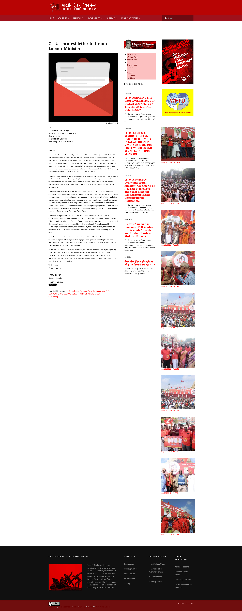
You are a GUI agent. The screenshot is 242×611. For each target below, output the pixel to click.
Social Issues (132, 59)
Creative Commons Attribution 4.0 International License (91, 607)
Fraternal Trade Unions (181, 573)
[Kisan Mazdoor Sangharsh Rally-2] (177, 62)
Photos (132, 78)
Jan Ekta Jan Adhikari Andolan (183, 586)
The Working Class (157, 564)
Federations (131, 54)
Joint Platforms (129, 18)
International (132, 65)
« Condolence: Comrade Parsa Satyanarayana (86, 291)
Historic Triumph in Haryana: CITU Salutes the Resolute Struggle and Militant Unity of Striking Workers (139, 230)
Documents (94, 18)
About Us (62, 18)
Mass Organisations (183, 579)
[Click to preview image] (83, 87)
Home (51, 18)
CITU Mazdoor (155, 576)
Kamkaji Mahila (155, 581)
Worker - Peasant (182, 566)
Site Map (190, 603)
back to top (53, 296)
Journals (110, 18)
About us (181, 603)
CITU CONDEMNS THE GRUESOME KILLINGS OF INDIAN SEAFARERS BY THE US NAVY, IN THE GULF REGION (140, 103)
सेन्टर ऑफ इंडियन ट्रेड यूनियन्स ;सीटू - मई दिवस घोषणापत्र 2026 (140, 263)
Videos (132, 75)
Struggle (78, 18)
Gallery (130, 73)
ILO (131, 67)
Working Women (133, 57)
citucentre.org (53, 607)
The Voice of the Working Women (156, 570)
